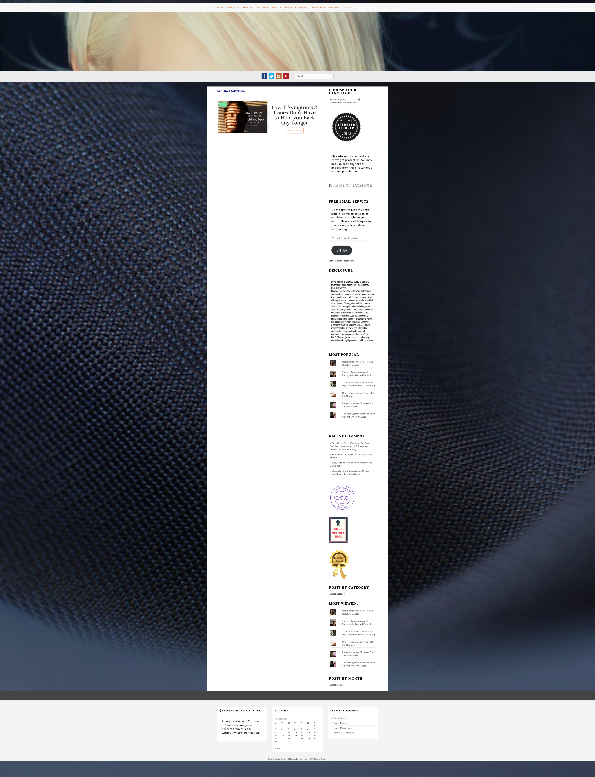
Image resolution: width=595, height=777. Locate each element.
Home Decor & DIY (296, 7)
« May (278, 748)
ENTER (341, 250)
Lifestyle (233, 7)
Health (247, 7)
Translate (351, 102)
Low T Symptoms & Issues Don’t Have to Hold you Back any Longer (294, 115)
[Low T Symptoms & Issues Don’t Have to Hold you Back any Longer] (242, 116)
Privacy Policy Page (342, 728)
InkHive (289, 759)
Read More (294, 130)
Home (220, 7)
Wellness (262, 7)
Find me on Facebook (350, 185)
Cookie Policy (339, 718)
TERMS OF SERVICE (343, 732)
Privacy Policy (339, 723)
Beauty (276, 7)
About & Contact (340, 7)
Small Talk (318, 7)
